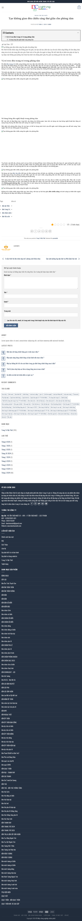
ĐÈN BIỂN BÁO (6, 606)
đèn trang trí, (6, 209)
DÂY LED (4, 579)
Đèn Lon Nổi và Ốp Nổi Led (9, 695)
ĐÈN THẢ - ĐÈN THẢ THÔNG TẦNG (12, 788)
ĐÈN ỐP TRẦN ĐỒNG (8, 734)
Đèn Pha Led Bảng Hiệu (8, 757)
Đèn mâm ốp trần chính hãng (63, 401)
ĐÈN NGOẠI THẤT (7, 714)
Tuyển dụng (5, 564)
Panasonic (75, 394)
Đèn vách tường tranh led (9, 884)
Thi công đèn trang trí (54, 398)
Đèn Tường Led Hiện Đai (9, 849)
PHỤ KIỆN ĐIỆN (6, 892)
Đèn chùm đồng (6, 626)
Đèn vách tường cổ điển (9, 861)
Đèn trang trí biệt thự (44, 407)
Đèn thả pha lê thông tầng (10, 811)
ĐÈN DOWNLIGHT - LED (8, 672)
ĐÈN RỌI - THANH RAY (8, 772)
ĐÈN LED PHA (5, 687)
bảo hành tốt (18, 394)
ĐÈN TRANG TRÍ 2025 (8, 830)
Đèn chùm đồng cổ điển (9, 629)
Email (6, 302)
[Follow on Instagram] (35, 503)
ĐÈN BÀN (4, 595)
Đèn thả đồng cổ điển (8, 795)
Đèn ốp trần (74, 414)
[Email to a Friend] (42, 231)
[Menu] (3, 7)
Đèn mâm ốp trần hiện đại (9, 703)
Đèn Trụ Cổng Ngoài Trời (9, 838)
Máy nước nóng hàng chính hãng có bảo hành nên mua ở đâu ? (25, 358)
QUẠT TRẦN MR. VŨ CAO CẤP (10, 904)
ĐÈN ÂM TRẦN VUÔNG (8, 591)
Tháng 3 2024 (6, 473)
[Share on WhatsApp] (32, 231)
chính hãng (25, 394)
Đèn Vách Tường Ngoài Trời (10, 876)
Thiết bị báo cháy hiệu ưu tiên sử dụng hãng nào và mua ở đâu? (26, 369)
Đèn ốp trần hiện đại (8, 741)
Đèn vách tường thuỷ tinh (9, 880)
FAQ (3, 541)
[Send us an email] (42, 503)
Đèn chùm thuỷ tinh (8, 668)
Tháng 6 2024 (6, 461)
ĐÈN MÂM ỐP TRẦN (7, 699)
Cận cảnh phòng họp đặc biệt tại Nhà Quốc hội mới (61, 258)
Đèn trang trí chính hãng (69, 407)
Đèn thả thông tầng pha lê (19, 407)
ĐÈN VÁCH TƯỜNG (7, 853)
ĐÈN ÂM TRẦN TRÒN (8, 587)
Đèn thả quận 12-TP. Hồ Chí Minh (71, 404)
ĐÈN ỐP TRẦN (6, 718)
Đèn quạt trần (27, 404)
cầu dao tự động (34, 394)
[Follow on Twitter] (39, 503)
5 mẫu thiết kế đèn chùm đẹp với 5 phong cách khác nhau (22, 258)
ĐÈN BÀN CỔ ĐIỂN (7, 602)
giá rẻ (41, 394)
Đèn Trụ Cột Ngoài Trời (8, 842)
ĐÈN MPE (4, 711)
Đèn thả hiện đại (45, 404)
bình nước (10, 394)
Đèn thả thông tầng (6, 407)
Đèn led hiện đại (40, 401)
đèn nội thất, (6, 206)
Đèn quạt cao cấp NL (8, 761)
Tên (5, 292)
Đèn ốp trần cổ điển (7, 726)
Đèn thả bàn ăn (36, 404)
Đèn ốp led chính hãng (63, 414)
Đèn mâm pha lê (50, 401)
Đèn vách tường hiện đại (9, 873)
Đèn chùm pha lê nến (8, 653)
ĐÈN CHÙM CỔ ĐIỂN (7, 618)
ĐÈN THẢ (4, 784)
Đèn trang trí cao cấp (56, 407)
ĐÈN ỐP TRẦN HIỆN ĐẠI (8, 745)
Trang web (7, 311)
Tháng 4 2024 (6, 469)
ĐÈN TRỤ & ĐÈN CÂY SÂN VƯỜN (11, 834)
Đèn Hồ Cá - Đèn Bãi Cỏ (8, 680)
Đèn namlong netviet (7, 404)
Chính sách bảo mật (8, 537)
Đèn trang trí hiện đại (7, 414)
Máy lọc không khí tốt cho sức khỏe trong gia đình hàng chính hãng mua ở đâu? (31, 363)
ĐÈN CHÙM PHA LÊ (7, 645)
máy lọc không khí (57, 394)
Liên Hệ (4, 548)
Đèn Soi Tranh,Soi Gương (9, 780)
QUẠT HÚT (5, 896)
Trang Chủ (17, 915)
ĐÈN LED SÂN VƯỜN (7, 691)
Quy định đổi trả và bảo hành (10, 552)
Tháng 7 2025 (6, 446)
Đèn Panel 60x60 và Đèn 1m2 (10, 753)
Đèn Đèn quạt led (52, 414)
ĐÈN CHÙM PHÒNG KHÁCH (9, 657)
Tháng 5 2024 (6, 465)
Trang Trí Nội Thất (41, 15)
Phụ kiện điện (5, 398)
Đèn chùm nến (31, 401)
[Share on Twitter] (39, 231)
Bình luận (7, 275)
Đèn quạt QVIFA (6, 765)
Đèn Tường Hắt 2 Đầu (8, 846)
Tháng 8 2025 (6, 442)
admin (49, 24)
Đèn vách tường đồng (8, 869)
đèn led (4, 417)
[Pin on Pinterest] (46, 231)
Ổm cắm (10, 417)
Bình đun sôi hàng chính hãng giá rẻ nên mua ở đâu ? (23, 352)
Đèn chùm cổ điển (7, 614)
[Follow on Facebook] (32, 503)
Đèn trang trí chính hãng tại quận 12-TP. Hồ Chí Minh (63, 411)
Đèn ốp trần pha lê (7, 749)
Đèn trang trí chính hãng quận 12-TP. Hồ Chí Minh (14, 411)
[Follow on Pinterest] (46, 503)
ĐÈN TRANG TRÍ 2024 (8, 826)
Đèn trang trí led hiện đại (20, 414)
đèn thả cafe (6, 216)
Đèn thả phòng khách (56, 404)
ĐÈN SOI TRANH (6, 776)
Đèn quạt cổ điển (18, 404)
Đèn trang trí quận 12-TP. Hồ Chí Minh (37, 414)
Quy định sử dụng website (9, 556)
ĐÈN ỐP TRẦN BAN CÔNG (9, 722)
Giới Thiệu (5, 544)
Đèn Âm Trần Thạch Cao (9, 583)
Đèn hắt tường (6, 676)
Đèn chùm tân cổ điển (8, 664)
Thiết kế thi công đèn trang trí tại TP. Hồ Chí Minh (14, 401)
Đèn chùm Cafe (6, 610)
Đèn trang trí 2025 (32, 407)
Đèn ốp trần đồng (7, 738)
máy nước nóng (67, 394)
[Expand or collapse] (78, 32)
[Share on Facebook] (35, 231)
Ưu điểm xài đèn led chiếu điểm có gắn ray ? (20, 375)
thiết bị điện (64, 398)
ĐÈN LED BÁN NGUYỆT (8, 684)
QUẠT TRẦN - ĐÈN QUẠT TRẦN (11, 900)
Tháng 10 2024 (6, 453)
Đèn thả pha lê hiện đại (9, 807)
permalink (55, 238)
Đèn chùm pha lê (7, 641)
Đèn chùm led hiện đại (8, 633)
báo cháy (4, 394)
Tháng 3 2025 (6, 449)
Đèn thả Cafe (5, 792)
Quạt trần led (25, 398)
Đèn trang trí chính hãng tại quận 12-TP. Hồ (38, 411)
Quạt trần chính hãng (15, 398)
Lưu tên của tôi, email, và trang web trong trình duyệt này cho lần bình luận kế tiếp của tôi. (36, 320)
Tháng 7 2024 (6, 457)
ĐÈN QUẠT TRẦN (6, 768)
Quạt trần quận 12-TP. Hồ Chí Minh (39, 398)
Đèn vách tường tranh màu (10, 888)
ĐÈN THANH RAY (6, 822)
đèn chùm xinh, (6, 213)
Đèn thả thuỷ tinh (7, 819)
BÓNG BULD (5, 575)
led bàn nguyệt (48, 394)
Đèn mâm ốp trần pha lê (9, 707)
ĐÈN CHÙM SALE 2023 (8, 660)
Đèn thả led (5, 803)
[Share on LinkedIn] (50, 231)
